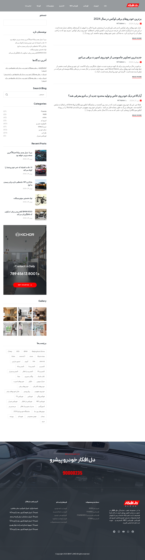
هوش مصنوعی (31, 416)
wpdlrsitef (42, 68)
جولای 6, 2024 (134, 62)
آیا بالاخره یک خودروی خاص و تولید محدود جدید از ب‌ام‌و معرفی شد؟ (105, 95)
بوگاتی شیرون (29, 376)
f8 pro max (41, 356)
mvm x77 (22, 356)
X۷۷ (34, 361)
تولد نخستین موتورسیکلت (38, 49)
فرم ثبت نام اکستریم (60, 512)
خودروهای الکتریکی (39, 386)
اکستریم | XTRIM (93, 518)
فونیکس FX (19, 396)
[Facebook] (133, 531)
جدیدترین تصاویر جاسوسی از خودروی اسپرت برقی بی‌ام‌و (110, 57)
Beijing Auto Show (38, 351)
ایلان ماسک (41, 376)
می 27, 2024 (134, 100)
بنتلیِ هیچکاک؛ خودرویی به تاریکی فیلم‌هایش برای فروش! (22, 74)
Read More (137, 38)
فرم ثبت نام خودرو (61, 508)
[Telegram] (114, 531)
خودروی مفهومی (39, 391)
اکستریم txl (20, 366)
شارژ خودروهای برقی (12, 391)
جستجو (43, 15)
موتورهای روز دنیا (39, 411)
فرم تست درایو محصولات (58, 522)
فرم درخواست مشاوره (60, 518)
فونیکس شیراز (12, 401)
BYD (18, 351)
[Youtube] (123, 531)
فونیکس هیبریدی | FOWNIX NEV (88, 515)
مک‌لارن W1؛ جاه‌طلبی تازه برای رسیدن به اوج (31, 46)
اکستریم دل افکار (28, 371)
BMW (26, 351)
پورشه (12, 416)
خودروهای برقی (23, 386)
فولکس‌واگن (41, 396)
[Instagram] (119, 531)
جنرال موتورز (41, 381)
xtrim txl (42, 361)
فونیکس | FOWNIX (93, 512)
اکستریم (42, 366)
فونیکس (30, 396)
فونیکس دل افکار (27, 401)
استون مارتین (16, 361)
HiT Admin (120, 23)
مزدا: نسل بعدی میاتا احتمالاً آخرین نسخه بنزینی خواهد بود (28, 39)
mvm (31, 356)
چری (43, 421)
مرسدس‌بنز (12, 406)
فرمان (44, 74)
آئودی (26, 361)
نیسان (43, 416)
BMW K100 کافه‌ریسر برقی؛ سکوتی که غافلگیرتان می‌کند (27, 53)
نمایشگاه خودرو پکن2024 (22, 411)
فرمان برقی (42, 78)
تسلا (18, 376)
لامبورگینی (41, 406)
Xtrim (13, 356)
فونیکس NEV (40, 401)
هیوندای (20, 416)
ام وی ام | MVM (94, 508)
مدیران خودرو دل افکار (27, 406)
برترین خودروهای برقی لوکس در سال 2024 (118, 18)
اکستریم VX (41, 371)
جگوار (30, 381)
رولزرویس (27, 391)
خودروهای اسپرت (18, 381)
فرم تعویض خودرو (60, 515)
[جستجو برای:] (24, 94)
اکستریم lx (32, 366)
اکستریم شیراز (13, 371)
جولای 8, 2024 (134, 23)
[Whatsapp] (128, 531)
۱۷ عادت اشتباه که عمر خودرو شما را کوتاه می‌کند (30, 43)
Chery (10, 351)
